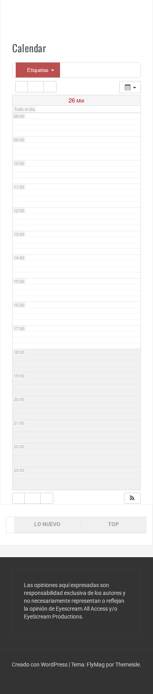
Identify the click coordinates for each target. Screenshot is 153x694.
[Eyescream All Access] (77, 15)
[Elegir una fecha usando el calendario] (35, 86)
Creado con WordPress (40, 664)
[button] (132, 498)
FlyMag (96, 664)
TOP (113, 524)
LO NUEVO (47, 524)
